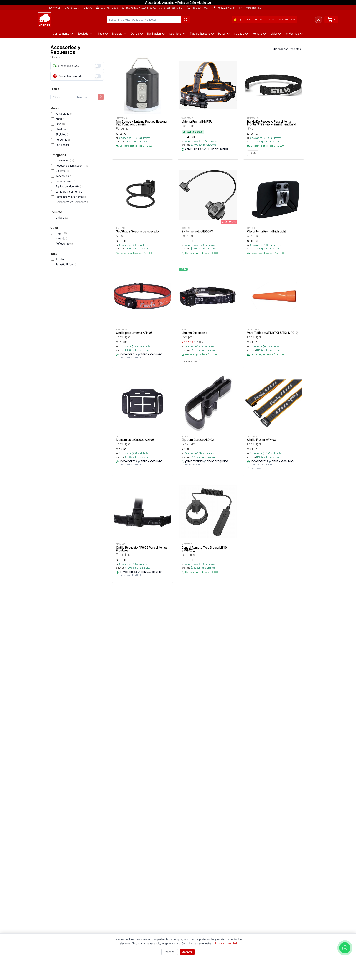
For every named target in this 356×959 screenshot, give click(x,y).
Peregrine (63, 139)
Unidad (62, 217)
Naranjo (62, 238)
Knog (60, 118)
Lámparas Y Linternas (70, 191)
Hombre (257, 33)
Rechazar (169, 951)
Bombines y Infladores (71, 196)
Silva (60, 124)
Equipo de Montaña (69, 186)
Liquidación (244, 19)
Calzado (239, 33)
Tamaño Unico (66, 264)
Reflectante (64, 243)
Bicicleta (117, 33)
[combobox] (297, 49)
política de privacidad (224, 943)
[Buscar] (185, 19)
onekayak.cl (90, 7)
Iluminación (154, 33)
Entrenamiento (66, 181)
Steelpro (62, 129)
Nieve (100, 33)
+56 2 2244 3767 (226, 7)
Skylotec (63, 134)
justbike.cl (71, 7)
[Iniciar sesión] (318, 19)
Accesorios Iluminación (72, 165)
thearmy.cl (53, 7)
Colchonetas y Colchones (73, 201)
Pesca (222, 33)
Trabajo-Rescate (200, 33)
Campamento (61, 33)
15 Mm (61, 259)
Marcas (270, 19)
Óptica (135, 33)
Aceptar (187, 951)
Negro (61, 233)
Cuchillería (175, 33)
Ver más (294, 33)
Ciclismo (62, 170)
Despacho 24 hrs (286, 19)
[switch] (98, 66)
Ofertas (258, 19)
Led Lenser (64, 144)
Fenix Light (64, 113)
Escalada (83, 33)
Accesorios (64, 176)
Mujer (273, 33)
